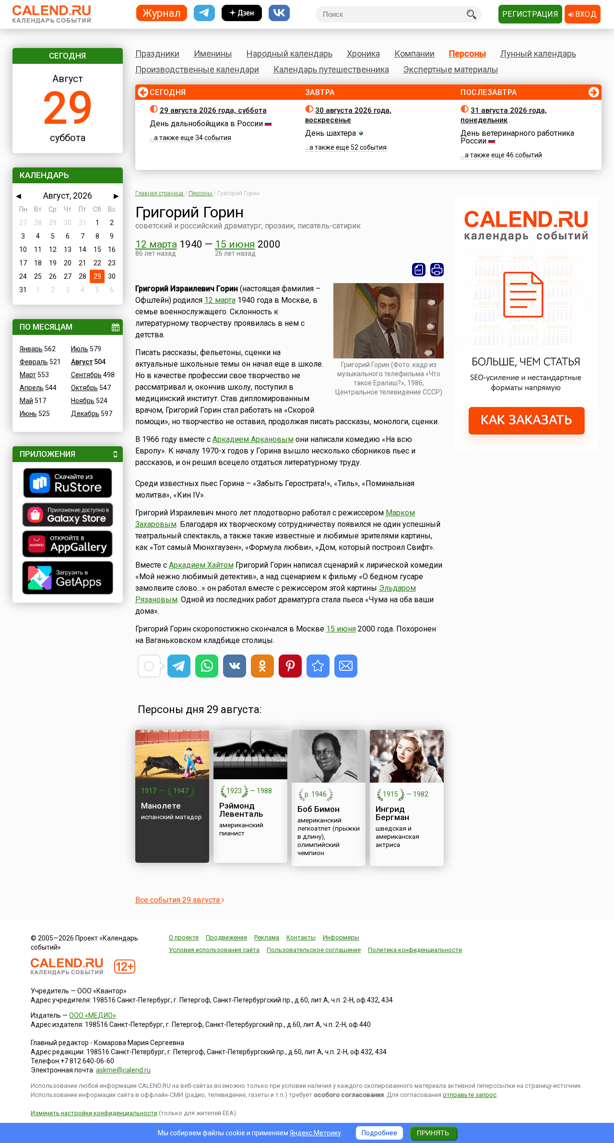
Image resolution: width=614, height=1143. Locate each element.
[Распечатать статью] (437, 269)
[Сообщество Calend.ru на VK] (279, 13)
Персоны (467, 53)
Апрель (32, 388)
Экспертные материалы (450, 69)
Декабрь (85, 413)
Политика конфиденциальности (415, 949)
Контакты (301, 937)
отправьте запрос (469, 1094)
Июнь (28, 413)
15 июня (235, 244)
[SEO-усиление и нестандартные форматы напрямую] (527, 447)
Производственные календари (197, 69)
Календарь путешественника (331, 69)
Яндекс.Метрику (315, 1133)
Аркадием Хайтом (201, 565)
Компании (414, 53)
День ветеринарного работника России (517, 137)
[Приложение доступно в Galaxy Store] (67, 515)
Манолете (161, 805)
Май (26, 401)
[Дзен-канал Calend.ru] (242, 13)
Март (28, 375)
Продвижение (226, 937)
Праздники (157, 53)
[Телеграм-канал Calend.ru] (204, 13)
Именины (213, 53)
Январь (31, 349)
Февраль (34, 362)
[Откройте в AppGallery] (67, 545)
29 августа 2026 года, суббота (213, 110)
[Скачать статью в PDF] (418, 269)
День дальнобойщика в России (206, 123)
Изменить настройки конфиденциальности (94, 1113)
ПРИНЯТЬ (433, 1133)
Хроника (363, 53)
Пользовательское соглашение (314, 949)
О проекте (184, 937)
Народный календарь (289, 53)
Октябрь (84, 388)
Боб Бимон (318, 809)
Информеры (341, 937)
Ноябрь (82, 401)
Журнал (161, 13)
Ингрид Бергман (392, 813)
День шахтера (330, 133)
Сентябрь (86, 375)
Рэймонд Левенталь (241, 810)
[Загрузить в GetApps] (67, 579)
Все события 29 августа (178, 900)
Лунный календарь (538, 53)
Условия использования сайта (214, 949)
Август (82, 362)
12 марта (156, 244)
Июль (79, 349)
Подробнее (379, 1133)
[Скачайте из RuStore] (67, 484)
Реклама (266, 937)
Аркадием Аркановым (253, 439)
